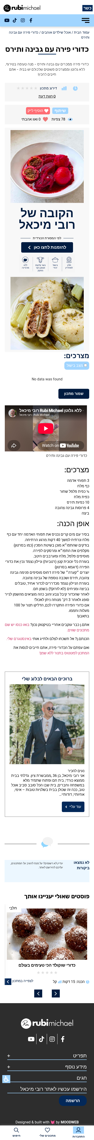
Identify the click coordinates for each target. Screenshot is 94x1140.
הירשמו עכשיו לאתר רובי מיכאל (53, 1089)
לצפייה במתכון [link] (41, 981)
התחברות (79, 1136)
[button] (38, 110)
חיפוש (16, 1135)
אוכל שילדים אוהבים (56, 32)
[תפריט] (85, 20)
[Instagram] (23, 20)
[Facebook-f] (31, 20)
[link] (26, 981)
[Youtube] (7, 20)
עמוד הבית (81, 32)
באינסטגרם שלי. (18, 639)
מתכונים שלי (47, 1135)
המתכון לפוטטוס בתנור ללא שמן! (64, 653)
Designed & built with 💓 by (47, 1122)
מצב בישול (75, 365)
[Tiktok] (15, 20)
